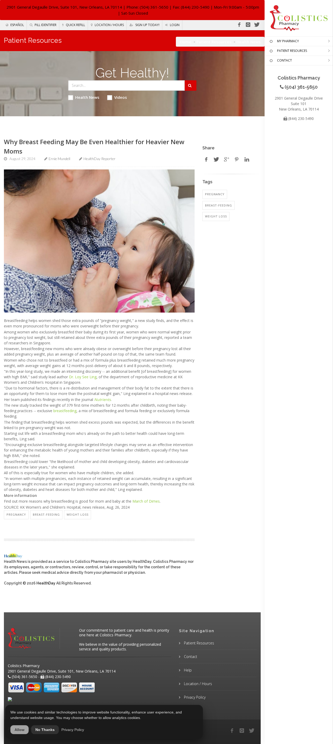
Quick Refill (75, 25)
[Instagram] (248, 25)
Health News (87, 97)
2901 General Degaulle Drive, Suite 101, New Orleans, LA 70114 (64, 7)
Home (185, 41)
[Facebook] (239, 25)
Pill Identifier (45, 25)
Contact (190, 656)
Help (187, 670)
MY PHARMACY (288, 41)
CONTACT (284, 60)
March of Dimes (146, 501)
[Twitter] (257, 25)
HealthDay (45, 583)
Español (17, 25)
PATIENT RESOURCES (292, 50)
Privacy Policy (194, 697)
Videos (120, 97)
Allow (19, 730)
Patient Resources (213, 41)
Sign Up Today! (147, 25)
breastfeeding (64, 410)
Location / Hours (109, 25)
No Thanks (45, 730)
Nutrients (102, 399)
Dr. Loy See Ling (83, 376)
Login (174, 25)
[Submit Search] (190, 85)
